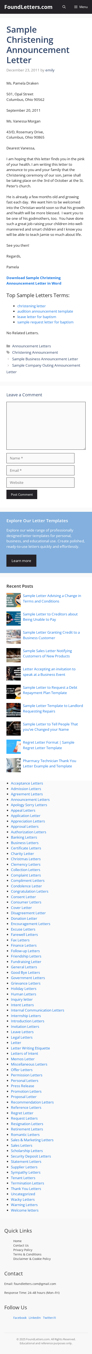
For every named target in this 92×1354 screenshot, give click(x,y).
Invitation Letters (25, 1026)
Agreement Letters (27, 794)
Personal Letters (24, 1080)
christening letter (31, 305)
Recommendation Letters (32, 1102)
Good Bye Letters (25, 972)
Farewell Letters (24, 934)
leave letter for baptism (36, 316)
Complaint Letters (26, 875)
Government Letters (28, 977)
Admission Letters (26, 788)
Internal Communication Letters (37, 1010)
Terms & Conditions (27, 1254)
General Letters (24, 966)
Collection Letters (25, 869)
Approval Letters (25, 826)
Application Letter (25, 815)
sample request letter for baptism (45, 322)
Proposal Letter (24, 1096)
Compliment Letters (28, 880)
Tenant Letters (23, 1177)
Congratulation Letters (29, 891)
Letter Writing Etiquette (30, 1048)
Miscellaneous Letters (29, 1064)
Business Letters (25, 842)
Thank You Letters (26, 1188)
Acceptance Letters (27, 783)
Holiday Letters (23, 988)
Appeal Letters (23, 810)
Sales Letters (21, 1145)
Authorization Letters (28, 831)
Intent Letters (22, 1004)
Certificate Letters (26, 848)
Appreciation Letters (28, 821)
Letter (16, 1042)
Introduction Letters (27, 1021)
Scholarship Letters (27, 1150)
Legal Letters (22, 1037)
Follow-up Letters (25, 950)
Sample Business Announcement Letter (45, 358)
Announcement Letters (31, 346)
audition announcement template (45, 311)
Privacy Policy (22, 1250)
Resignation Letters (27, 1123)
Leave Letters (22, 1031)
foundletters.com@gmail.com (35, 1284)
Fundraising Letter (26, 961)
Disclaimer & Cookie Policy (32, 1259)
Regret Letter (22, 1112)
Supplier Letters (24, 1167)
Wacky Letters (23, 1199)
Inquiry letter (22, 999)
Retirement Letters (27, 1129)
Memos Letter (23, 1058)
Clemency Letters (25, 864)
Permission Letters (26, 1075)
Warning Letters (24, 1204)
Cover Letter (21, 907)
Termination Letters (27, 1183)
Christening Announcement (35, 352)
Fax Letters (20, 940)
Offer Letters (22, 1069)
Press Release (22, 1085)
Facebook (20, 1318)
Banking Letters (24, 837)
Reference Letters (26, 1107)
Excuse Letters (23, 929)
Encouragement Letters (30, 923)
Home (17, 1241)
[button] (64, 7)
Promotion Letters (26, 1091)
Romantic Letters (25, 1134)
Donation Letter (24, 918)
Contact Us (21, 1245)
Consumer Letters (26, 902)
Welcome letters (25, 1210)
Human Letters (23, 994)
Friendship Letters (26, 956)
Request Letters (24, 1118)
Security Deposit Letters (31, 1156)
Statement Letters (26, 1161)
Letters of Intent (24, 1053)
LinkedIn (35, 1318)
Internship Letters (26, 1015)
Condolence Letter (26, 886)
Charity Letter (22, 853)
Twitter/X (49, 1318)
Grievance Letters (25, 983)
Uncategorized (23, 1193)
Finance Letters (24, 945)
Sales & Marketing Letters (32, 1139)
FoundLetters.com (28, 6)
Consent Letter (23, 896)
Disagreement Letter (28, 912)
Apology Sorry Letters (29, 804)
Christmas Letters (26, 858)
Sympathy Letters (25, 1172)
